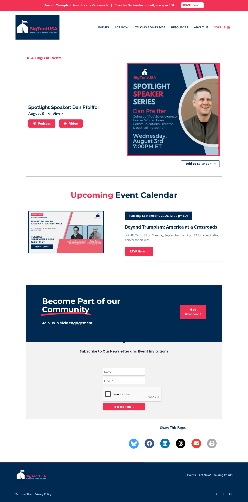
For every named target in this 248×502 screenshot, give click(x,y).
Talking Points (223, 475)
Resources (179, 27)
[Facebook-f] (223, 494)
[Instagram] (216, 494)
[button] (149, 443)
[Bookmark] (230, 494)
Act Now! (122, 27)
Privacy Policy (43, 494)
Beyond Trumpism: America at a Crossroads (171, 227)
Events (103, 27)
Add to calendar (199, 164)
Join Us (220, 27)
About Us (201, 27)
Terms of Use (24, 494)
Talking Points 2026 (150, 27)
